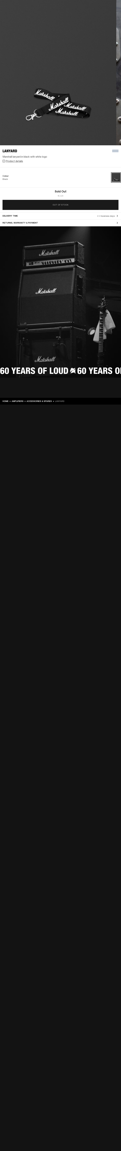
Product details (14, 160)
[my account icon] (102, 14)
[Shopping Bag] (107, 14)
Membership (76, 7)
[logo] (12, 12)
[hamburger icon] (112, 14)
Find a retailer (92, 7)
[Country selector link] (112, 7)
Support (89, 14)
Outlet (105, 7)
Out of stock (60, 205)
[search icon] (97, 14)
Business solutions (58, 7)
